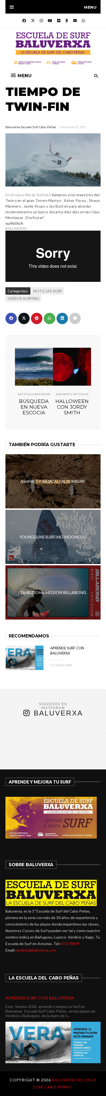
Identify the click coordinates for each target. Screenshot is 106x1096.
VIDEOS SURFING (23, 298)
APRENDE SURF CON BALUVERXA (39, 997)
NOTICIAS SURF (47, 291)
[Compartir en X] (24, 318)
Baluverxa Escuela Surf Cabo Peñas (30, 127)
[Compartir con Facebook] (11, 318)
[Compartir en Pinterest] (36, 318)
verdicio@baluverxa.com (35, 950)
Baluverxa (58, 713)
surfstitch (14, 223)
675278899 (70, 943)
